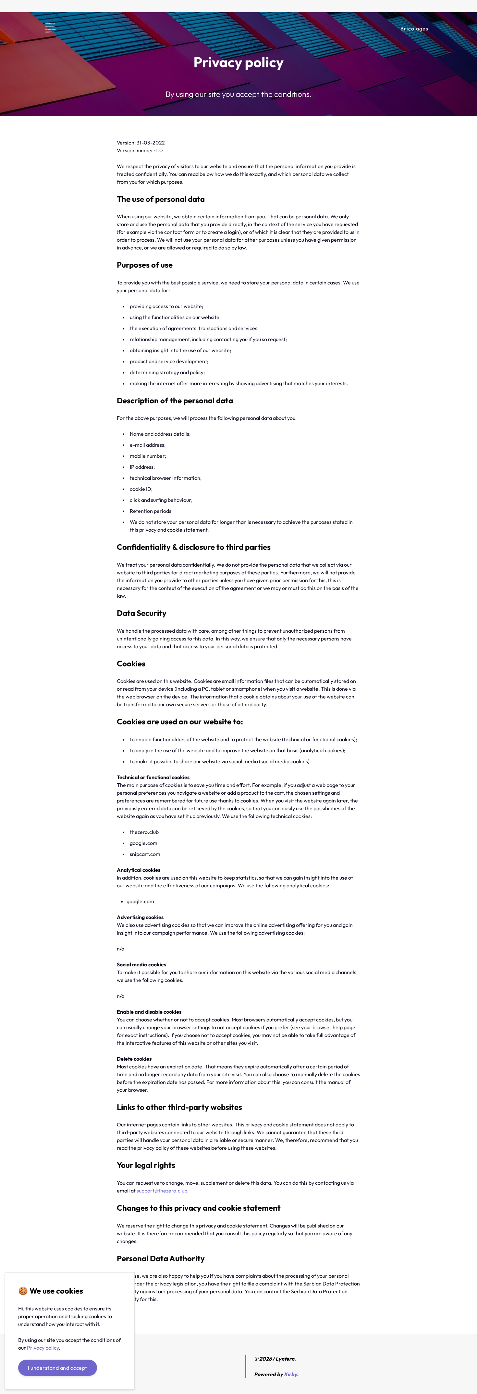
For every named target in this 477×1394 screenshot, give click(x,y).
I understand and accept (57, 1368)
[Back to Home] (50, 28)
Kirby (290, 1374)
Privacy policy (43, 1347)
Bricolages (414, 28)
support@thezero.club (162, 1190)
